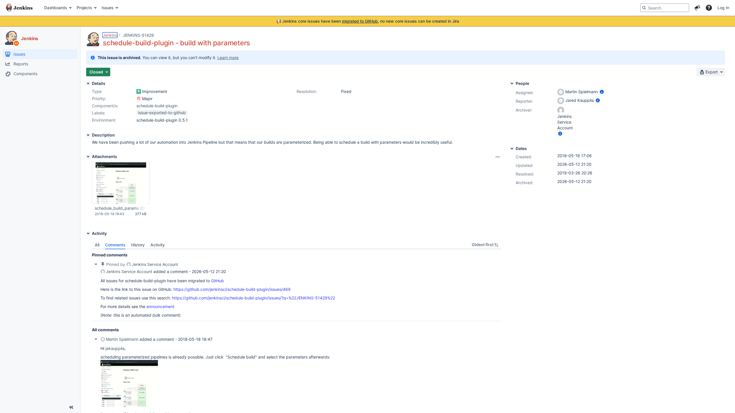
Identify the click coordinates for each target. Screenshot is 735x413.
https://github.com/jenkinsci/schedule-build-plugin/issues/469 (232, 289)
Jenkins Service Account (155, 264)
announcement (160, 306)
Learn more (228, 57)
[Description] (88, 135)
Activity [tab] (157, 244)
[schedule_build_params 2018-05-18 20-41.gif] (129, 405)
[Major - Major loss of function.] (138, 98)
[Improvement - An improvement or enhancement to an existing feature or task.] (138, 91)
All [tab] (97, 244)
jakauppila (115, 348)
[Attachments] (88, 157)
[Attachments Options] (497, 156)
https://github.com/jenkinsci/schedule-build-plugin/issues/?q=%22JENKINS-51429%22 (253, 297)
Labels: (98, 112)
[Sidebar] (71, 407)
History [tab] (138, 244)
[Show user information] (601, 91)
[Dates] (512, 149)
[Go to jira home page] (19, 7)
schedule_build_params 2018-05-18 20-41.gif (120, 208)
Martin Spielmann (122, 339)
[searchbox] (665, 8)
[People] (512, 83)
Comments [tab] (115, 244)
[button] (697, 7)
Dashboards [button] (55, 7)
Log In (723, 7)
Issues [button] (107, 7)
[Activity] (88, 233)
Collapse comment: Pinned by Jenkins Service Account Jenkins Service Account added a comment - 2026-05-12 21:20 (96, 264)
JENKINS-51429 (138, 35)
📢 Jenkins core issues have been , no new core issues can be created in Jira (367, 21)
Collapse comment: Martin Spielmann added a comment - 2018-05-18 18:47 (96, 339)
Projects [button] (84, 7)
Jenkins (110, 35)
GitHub (217, 280)
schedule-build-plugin (156, 105)
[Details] (88, 83)
